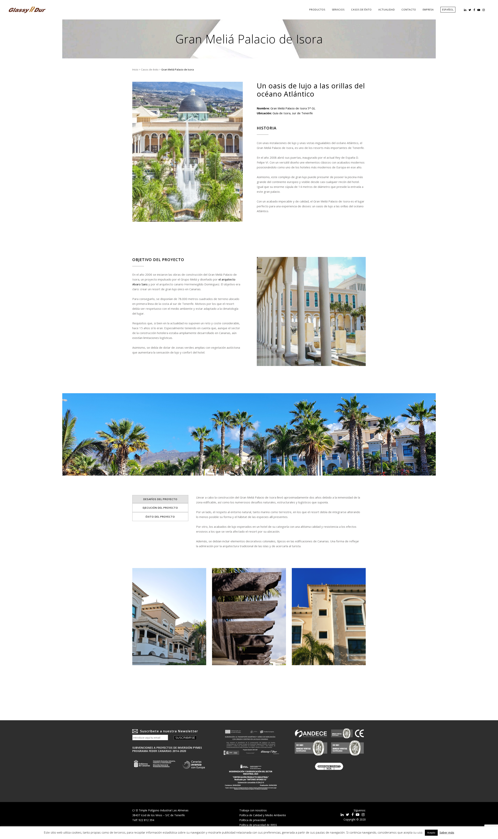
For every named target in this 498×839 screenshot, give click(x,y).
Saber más (446, 832)
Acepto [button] (431, 832)
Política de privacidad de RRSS (258, 825)
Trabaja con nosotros (253, 810)
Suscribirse (185, 737)
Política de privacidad (252, 820)
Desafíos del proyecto (160, 499)
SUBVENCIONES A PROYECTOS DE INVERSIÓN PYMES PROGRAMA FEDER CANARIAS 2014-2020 (167, 749)
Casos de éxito (150, 69)
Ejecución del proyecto (160, 507)
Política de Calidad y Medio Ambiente (262, 815)
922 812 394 (146, 820)
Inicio (135, 69)
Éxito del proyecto (160, 516)
